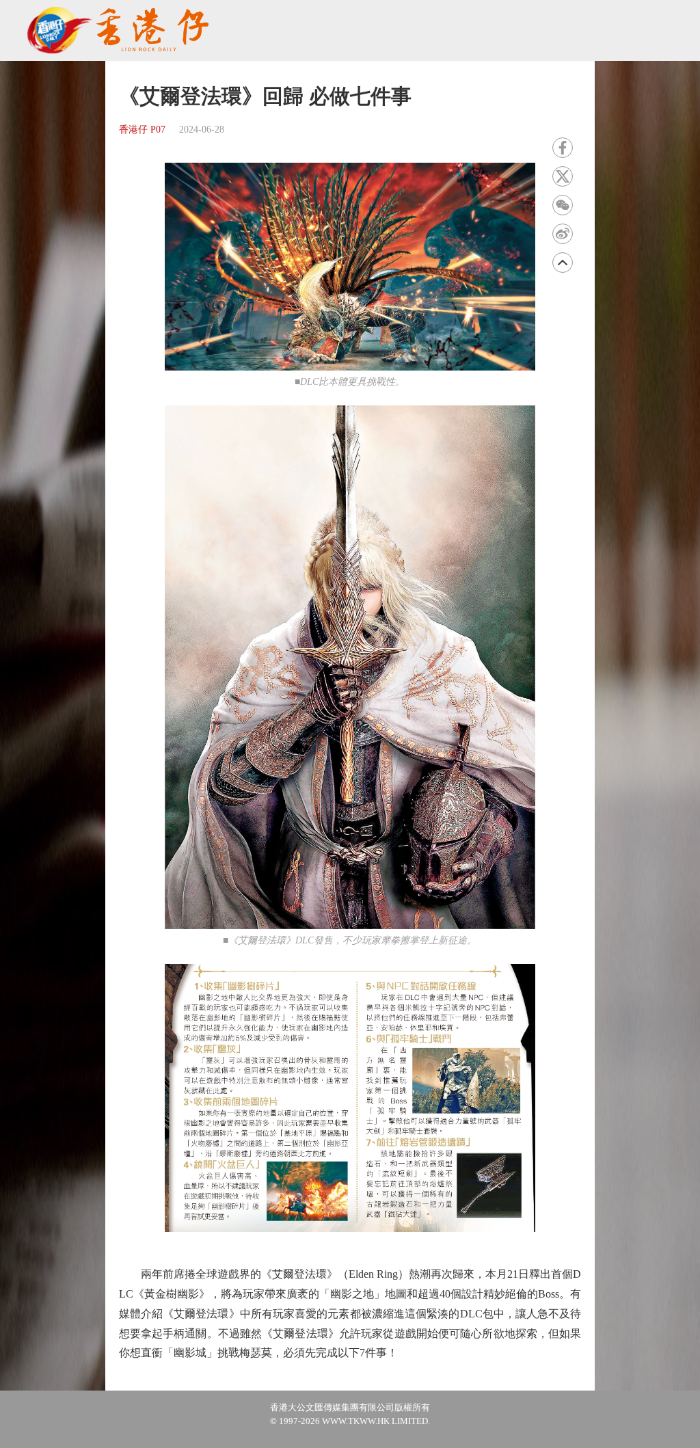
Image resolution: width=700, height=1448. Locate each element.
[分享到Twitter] (562, 176)
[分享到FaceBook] (562, 147)
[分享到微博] (562, 234)
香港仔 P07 (142, 129)
